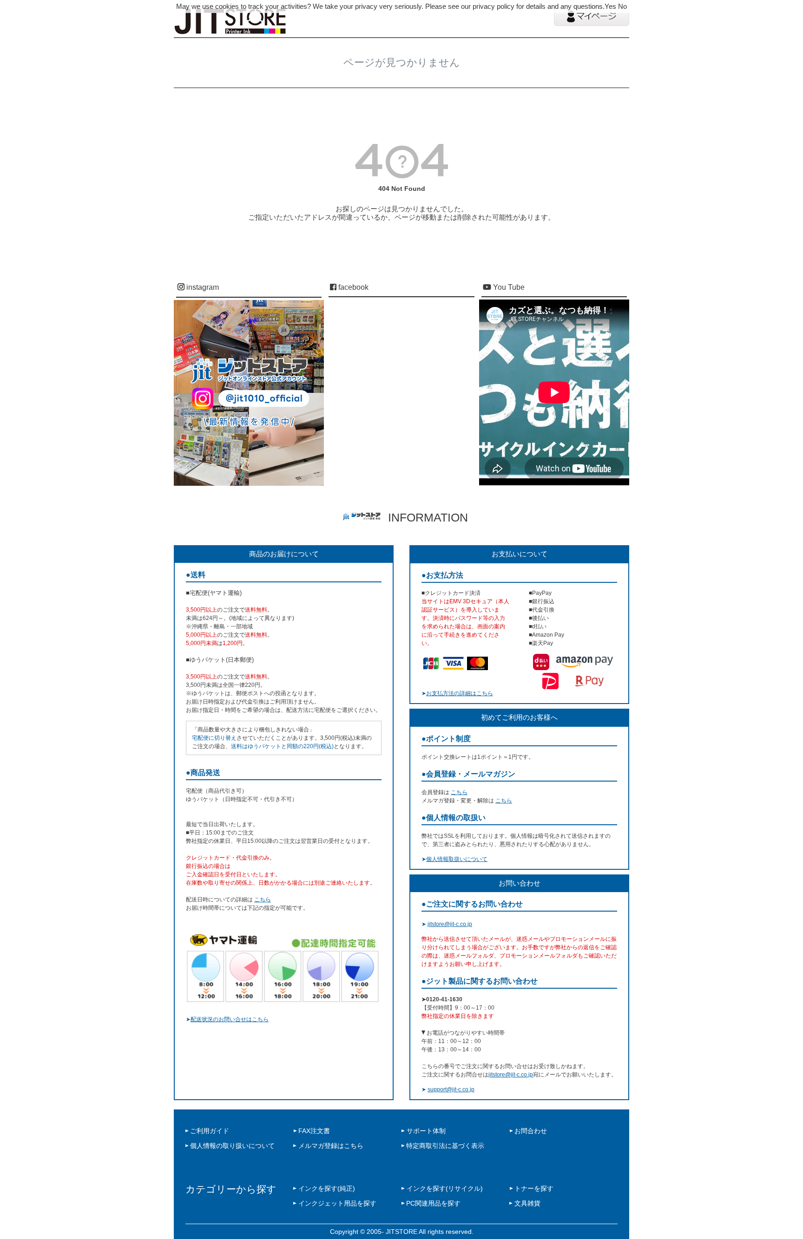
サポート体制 (426, 1131)
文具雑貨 (527, 1203)
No (622, 6)
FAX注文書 (314, 1131)
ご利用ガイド (209, 1131)
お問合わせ (530, 1131)
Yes (610, 6)
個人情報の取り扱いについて (232, 1145)
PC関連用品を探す (433, 1203)
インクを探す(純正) (326, 1188)
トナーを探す (533, 1188)
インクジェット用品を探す (337, 1203)
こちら (262, 899)
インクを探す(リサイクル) (445, 1188)
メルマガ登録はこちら (330, 1145)
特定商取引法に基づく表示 (445, 1145)
